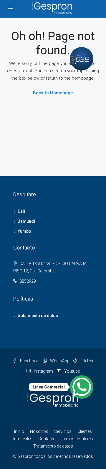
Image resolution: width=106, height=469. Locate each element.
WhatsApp (59, 361)
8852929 (27, 281)
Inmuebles (22, 438)
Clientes (84, 431)
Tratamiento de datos (53, 446)
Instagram (43, 371)
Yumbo (24, 231)
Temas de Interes (77, 438)
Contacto (47, 438)
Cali (21, 211)
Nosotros (39, 431)
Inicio (19, 431)
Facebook (29, 361)
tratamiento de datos (38, 315)
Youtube (71, 371)
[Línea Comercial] (81, 387)
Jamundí (26, 221)
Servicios (63, 431)
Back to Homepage (53, 93)
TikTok (86, 361)
